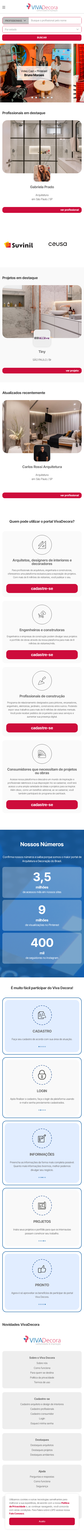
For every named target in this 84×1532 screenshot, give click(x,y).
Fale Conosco (16, 1513)
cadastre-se (42, 588)
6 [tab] (52, 98)
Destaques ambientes (42, 1454)
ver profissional (69, 209)
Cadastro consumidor (42, 1413)
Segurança (42, 1486)
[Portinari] (62, 244)
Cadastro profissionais (42, 1408)
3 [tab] (40, 98)
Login (42, 1418)
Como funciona (42, 1367)
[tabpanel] (42, 73)
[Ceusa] (22, 244)
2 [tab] (36, 98)
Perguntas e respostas (42, 1476)
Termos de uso (42, 1382)
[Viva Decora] (42, 8)
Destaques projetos (42, 1450)
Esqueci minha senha (42, 1423)
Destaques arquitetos (42, 1445)
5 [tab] (48, 98)
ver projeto (72, 370)
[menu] (3, 7)
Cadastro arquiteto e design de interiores (42, 1404)
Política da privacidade (42, 1377)
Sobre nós (42, 1363)
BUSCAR (41, 37)
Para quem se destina (42, 1372)
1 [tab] (32, 98)
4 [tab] (44, 98)
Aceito (42, 1521)
